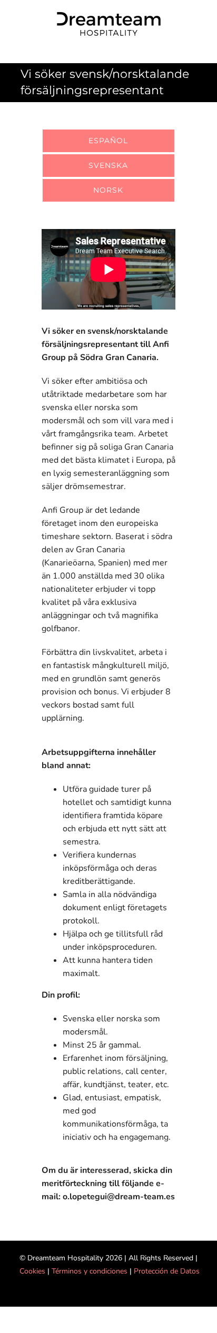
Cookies (32, 1271)
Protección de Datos (167, 1271)
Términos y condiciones (89, 1271)
